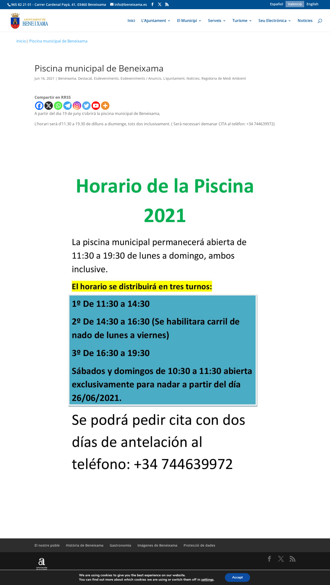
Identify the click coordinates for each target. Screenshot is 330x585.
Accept (237, 577)
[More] (105, 105)
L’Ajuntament (153, 21)
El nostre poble (47, 545)
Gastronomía (120, 545)
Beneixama (67, 78)
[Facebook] (39, 105)
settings (207, 580)
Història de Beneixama (84, 545)
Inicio (21, 41)
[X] (48, 105)
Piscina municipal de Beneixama (58, 41)
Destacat (85, 78)
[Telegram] (67, 105)
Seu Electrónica (272, 21)
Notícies (193, 78)
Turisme (239, 21)
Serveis (214, 21)
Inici (131, 21)
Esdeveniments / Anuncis (141, 78)
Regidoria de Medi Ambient (223, 78)
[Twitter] (86, 105)
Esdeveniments (106, 78)
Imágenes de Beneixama (157, 545)
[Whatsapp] (58, 105)
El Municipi (187, 21)
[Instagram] (77, 105)
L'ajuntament (174, 78)
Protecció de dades (199, 545)
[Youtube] (96, 105)
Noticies (305, 21)
